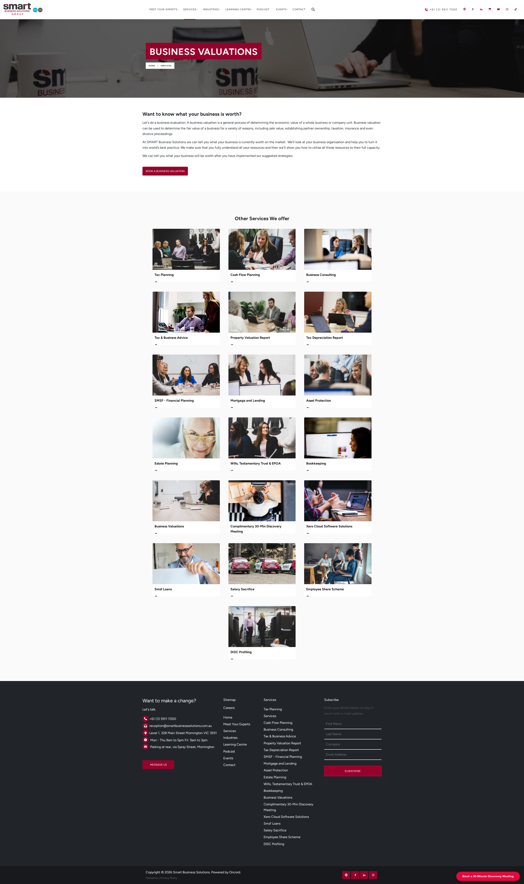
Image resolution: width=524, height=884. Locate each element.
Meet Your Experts (163, 9)
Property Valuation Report (250, 338)
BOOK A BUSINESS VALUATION (161, 169)
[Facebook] (473, 9)
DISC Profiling (241, 652)
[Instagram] (507, 9)
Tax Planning (164, 275)
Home (152, 66)
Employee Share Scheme (325, 589)
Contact (299, 9)
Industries (211, 9)
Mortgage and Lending (247, 400)
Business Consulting (321, 275)
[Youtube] (498, 9)
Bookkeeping (316, 463)
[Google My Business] (490, 9)
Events (281, 9)
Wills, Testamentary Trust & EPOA (255, 463)
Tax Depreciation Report (324, 338)
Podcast (263, 9)
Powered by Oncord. (226, 872)
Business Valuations (169, 526)
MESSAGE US (150, 763)
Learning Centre (238, 9)
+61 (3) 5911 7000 (434, 7)
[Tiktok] (516, 9)
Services (189, 9)
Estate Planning (166, 463)
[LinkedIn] (481, 9)
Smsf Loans (163, 589)
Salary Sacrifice (242, 589)
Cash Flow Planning (245, 275)
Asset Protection (318, 400)
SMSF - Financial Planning (174, 400)
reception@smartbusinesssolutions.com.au (180, 726)
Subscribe (353, 771)
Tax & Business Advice (171, 338)
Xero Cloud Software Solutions (329, 526)
